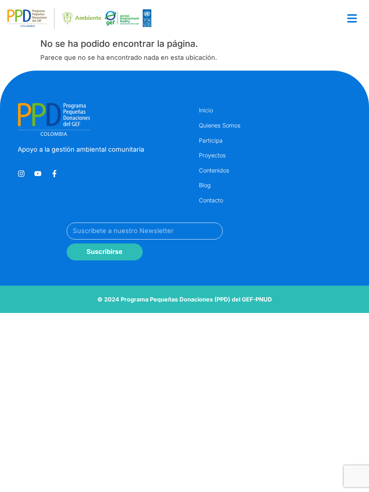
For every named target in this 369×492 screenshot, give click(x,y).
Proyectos (212, 155)
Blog (205, 185)
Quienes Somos (219, 125)
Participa (211, 140)
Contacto (211, 200)
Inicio (206, 110)
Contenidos (214, 170)
